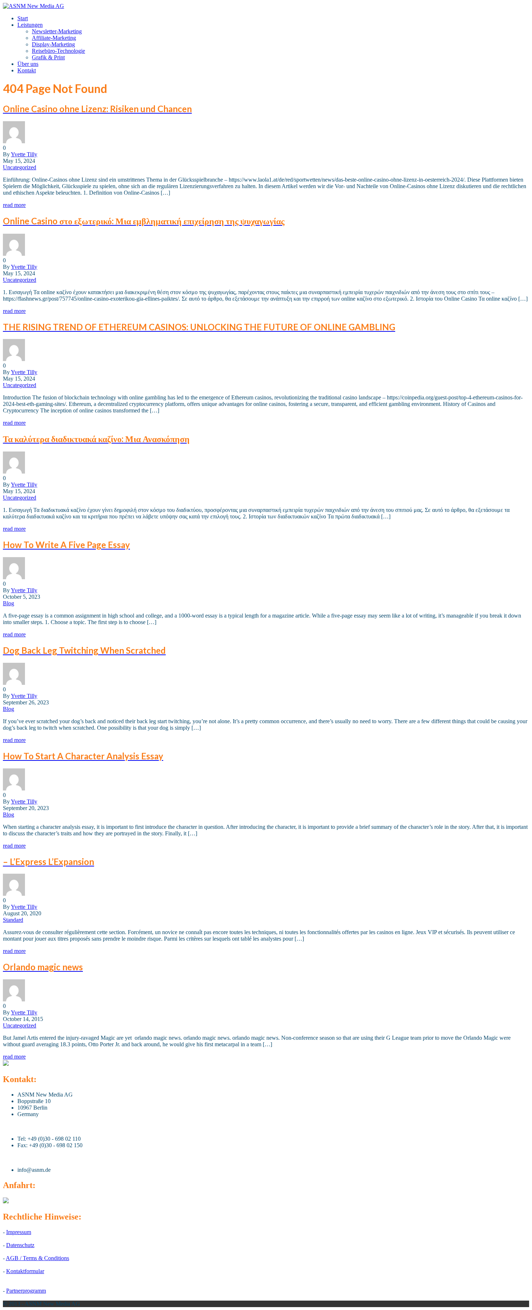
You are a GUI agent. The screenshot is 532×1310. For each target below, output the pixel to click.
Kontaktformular (25, 1271)
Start (22, 18)
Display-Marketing (53, 44)
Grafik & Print (48, 57)
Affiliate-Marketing (54, 38)
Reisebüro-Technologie (58, 51)
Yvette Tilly (24, 154)
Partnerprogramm (26, 1291)
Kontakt (26, 70)
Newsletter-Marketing (57, 31)
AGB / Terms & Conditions (37, 1258)
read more (14, 205)
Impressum (18, 1232)
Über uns (27, 64)
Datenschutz (20, 1245)
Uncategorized (19, 167)
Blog (8, 603)
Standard (13, 920)
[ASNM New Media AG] (33, 6)
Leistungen (30, 25)
